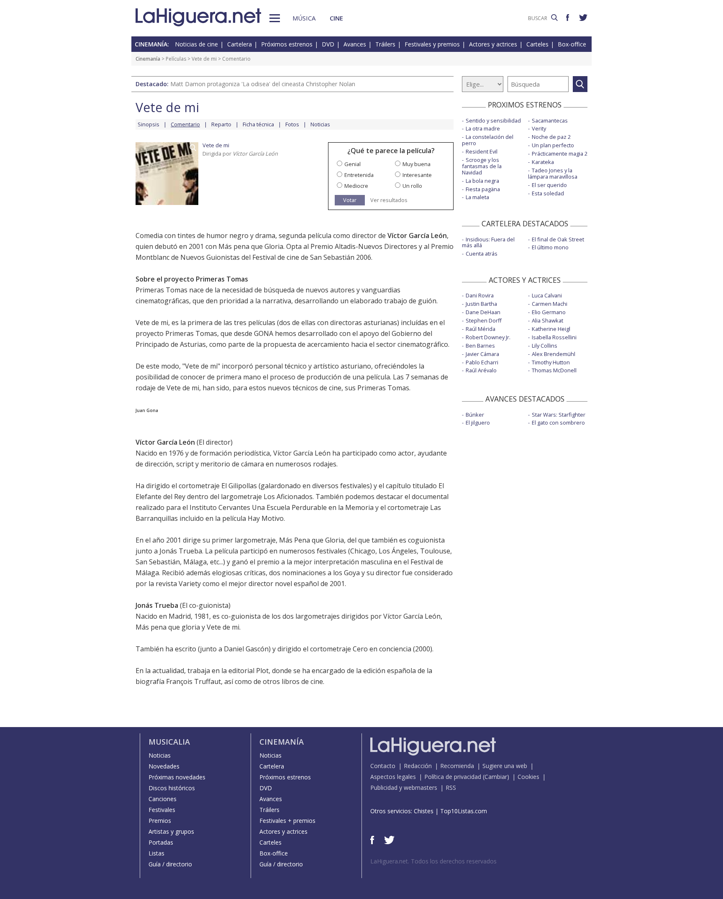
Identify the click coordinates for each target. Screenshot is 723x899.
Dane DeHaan (483, 312)
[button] (274, 18)
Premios (160, 821)
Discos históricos (172, 788)
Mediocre (356, 185)
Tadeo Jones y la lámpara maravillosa (552, 173)
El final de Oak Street (558, 239)
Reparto (221, 124)
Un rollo (412, 185)
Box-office (572, 44)
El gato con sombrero (558, 422)
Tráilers (385, 44)
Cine (336, 18)
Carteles (537, 44)
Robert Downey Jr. (488, 337)
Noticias (320, 124)
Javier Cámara (482, 354)
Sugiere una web (504, 766)
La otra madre (483, 128)
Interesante (417, 175)
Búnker (475, 414)
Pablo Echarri (482, 362)
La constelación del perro (487, 140)
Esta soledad (548, 193)
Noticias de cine (196, 44)
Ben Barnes (480, 345)
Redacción (418, 766)
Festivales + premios (287, 821)
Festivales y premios (432, 44)
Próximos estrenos (287, 44)
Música (303, 18)
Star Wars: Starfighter (558, 414)
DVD (328, 44)
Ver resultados (389, 200)
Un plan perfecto (553, 145)
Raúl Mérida (480, 329)
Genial (352, 164)
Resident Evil (481, 151)
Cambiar (496, 777)
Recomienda (457, 766)
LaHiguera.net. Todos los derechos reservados (433, 861)
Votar (349, 200)
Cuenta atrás (481, 253)
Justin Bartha (481, 303)
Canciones (163, 799)
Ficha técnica (258, 124)
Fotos (292, 124)
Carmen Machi (549, 303)
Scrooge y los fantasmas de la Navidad (482, 166)
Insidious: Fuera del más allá (488, 242)
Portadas (161, 842)
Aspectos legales (393, 777)
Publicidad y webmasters (403, 787)
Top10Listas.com (463, 811)
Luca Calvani (547, 295)
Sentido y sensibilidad (493, 120)
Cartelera (239, 44)
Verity (539, 128)
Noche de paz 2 (551, 137)
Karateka (543, 162)
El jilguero (478, 422)
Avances (355, 44)
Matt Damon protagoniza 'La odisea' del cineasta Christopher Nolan (262, 84)
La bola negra (482, 180)
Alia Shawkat (547, 320)
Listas (156, 853)
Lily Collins (544, 345)
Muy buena (417, 164)
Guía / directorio (170, 864)
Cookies (528, 777)
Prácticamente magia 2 (559, 153)
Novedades (164, 766)
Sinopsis (148, 124)
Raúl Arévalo (481, 370)
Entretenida (359, 175)
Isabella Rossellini (554, 337)
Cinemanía (148, 58)
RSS (451, 787)
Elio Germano (549, 312)
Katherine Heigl (551, 329)
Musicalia (169, 742)
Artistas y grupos (171, 831)
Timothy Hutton (551, 362)
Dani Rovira (480, 295)
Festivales (162, 810)
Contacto (382, 766)
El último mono (550, 247)
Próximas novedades (177, 777)
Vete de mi (204, 58)
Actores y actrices (493, 44)
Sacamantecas (550, 120)
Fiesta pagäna (483, 189)
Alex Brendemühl (553, 354)
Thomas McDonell (554, 370)
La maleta (477, 197)
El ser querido (549, 185)
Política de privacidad (452, 777)
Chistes (423, 811)
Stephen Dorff (484, 320)
